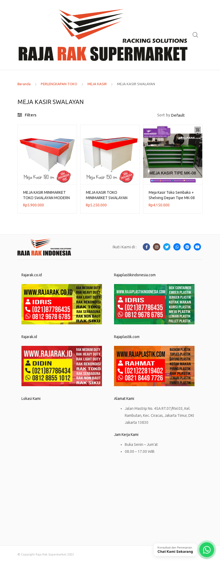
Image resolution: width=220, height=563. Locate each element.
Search (196, 35)
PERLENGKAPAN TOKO (59, 84)
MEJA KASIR (97, 84)
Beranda (24, 84)
